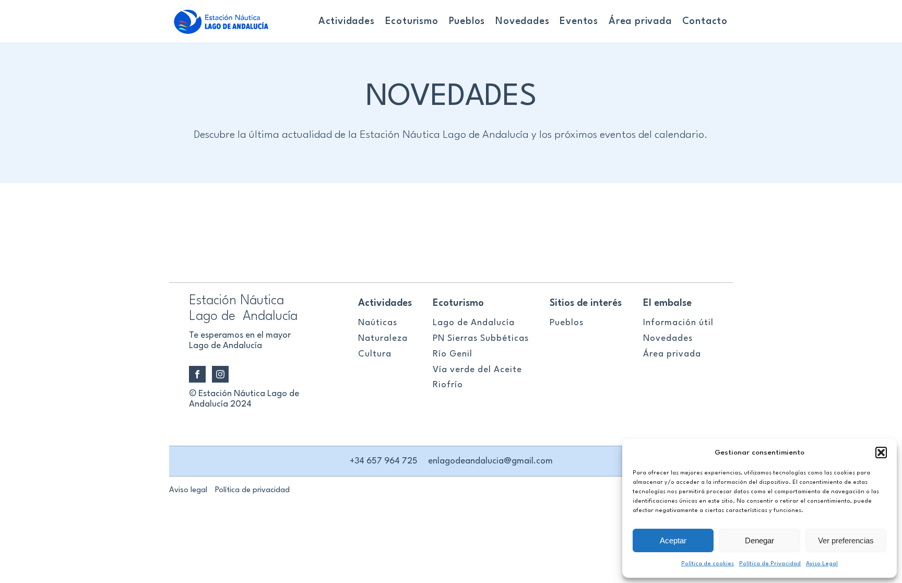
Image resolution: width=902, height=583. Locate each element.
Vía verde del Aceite (477, 369)
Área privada (640, 21)
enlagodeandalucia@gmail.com (490, 461)
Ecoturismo (411, 21)
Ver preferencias (846, 540)
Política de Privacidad (770, 564)
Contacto (705, 21)
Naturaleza (383, 338)
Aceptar (673, 540)
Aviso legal (188, 490)
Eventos (579, 21)
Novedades (522, 21)
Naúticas (377, 322)
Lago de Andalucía (474, 322)
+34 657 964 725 (384, 461)
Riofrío (448, 384)
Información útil (678, 322)
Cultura (374, 354)
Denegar (759, 540)
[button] (881, 452)
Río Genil (452, 354)
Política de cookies (707, 564)
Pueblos (467, 21)
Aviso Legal (822, 564)
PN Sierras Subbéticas (481, 338)
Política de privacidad (252, 490)
